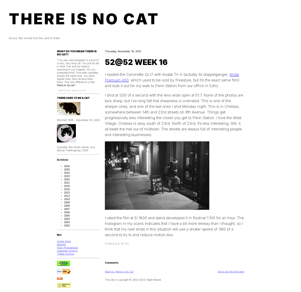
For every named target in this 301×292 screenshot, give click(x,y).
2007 (67, 209)
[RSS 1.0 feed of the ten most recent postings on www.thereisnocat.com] (60, 278)
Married (61, 244)
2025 (67, 169)
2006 (67, 212)
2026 (67, 166)
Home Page (64, 241)
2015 (67, 192)
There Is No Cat (84, 19)
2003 (67, 222)
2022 (67, 179)
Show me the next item (231, 271)
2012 (67, 196)
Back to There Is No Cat (119, 271)
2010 (67, 199)
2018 (67, 186)
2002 (67, 225)
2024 (67, 172)
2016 (67, 189)
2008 (67, 205)
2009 (67, 202)
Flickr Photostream (67, 247)
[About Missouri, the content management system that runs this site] (63, 265)
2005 (67, 215)
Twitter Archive (65, 253)
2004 (67, 219)
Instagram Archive (67, 250)
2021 (67, 182)
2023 (67, 176)
